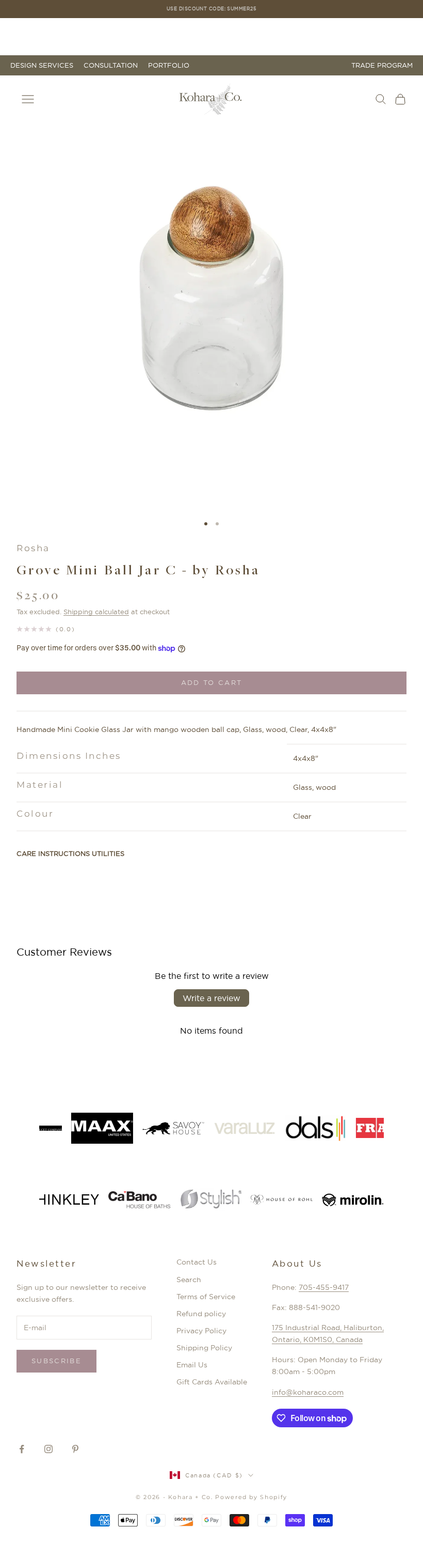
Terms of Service (205, 1296)
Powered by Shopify (251, 1497)
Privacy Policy (201, 1330)
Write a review (211, 998)
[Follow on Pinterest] (75, 1449)
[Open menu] (28, 99)
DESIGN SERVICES (41, 65)
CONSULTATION (111, 65)
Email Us (191, 1364)
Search (188, 1279)
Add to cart (211, 682)
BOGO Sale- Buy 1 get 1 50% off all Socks (212, 8)
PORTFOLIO (168, 65)
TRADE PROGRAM (382, 65)
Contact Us (196, 1262)
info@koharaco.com (308, 1392)
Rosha (33, 548)
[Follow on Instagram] (48, 1449)
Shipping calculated (96, 611)
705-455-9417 (324, 1287)
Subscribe (56, 1361)
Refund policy (201, 1313)
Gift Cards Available (211, 1381)
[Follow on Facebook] (22, 1449)
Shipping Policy (204, 1347)
